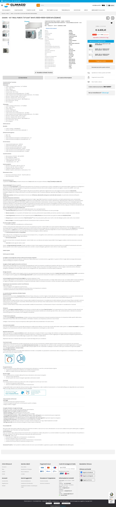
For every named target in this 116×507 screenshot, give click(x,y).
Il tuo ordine (23, 467)
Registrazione (5, 483)
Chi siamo (4, 467)
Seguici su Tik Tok (87, 480)
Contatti (23, 474)
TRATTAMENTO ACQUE (52, 10)
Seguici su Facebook (88, 472)
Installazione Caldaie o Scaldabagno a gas (29, 486)
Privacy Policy (48, 503)
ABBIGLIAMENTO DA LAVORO (98, 10)
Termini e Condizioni (66, 503)
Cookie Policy (56, 503)
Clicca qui (105, 93)
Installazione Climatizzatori (27, 483)
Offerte (3, 471)
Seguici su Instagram (88, 476)
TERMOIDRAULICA (66, 10)
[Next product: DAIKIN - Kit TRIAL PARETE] (112, 18)
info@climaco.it (7, 1)
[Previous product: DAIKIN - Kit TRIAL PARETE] (107, 18)
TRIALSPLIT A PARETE (5, 13)
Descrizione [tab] (23, 78)
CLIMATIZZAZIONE (18, 10)
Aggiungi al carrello (101, 61)
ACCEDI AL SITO (97, 5)
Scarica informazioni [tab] (65, 78)
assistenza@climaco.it (68, 493)
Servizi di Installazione (26, 481)
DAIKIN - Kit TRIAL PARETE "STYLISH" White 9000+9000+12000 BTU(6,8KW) (24, 13)
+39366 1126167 (67, 483)
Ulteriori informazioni (51, 28)
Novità (3, 474)
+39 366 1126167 (17, 1)
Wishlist (3, 485)
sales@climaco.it (68, 490)
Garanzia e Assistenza (45, 483)
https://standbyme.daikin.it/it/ (55, 181)
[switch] (111, 502)
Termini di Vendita (44, 481)
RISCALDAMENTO (6, 10)
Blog (3, 469)
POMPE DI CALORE (31, 10)
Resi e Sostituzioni (25, 471)
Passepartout (63, 506)
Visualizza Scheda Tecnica (44, 72)
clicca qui (73, 468)
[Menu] (114, 493)
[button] (38, 5)
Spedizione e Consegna (26, 469)
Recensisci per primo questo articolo (101, 67)
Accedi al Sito (5, 481)
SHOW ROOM (77, 10)
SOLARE (41, 10)
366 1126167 (107, 87)
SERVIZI (86, 10)
